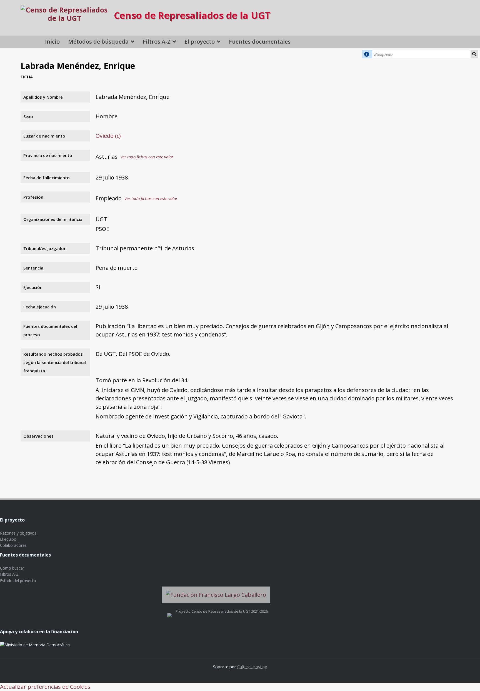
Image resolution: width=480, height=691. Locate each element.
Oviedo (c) (108, 135)
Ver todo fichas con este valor (146, 156)
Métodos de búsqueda (98, 41)
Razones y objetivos (18, 533)
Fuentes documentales (260, 41)
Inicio (52, 41)
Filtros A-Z (157, 41)
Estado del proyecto (18, 580)
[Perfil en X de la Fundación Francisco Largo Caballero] (169, 611)
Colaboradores (13, 545)
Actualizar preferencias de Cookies (45, 686)
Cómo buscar (12, 568)
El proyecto (199, 41)
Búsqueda (474, 54)
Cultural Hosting (252, 666)
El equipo (8, 539)
